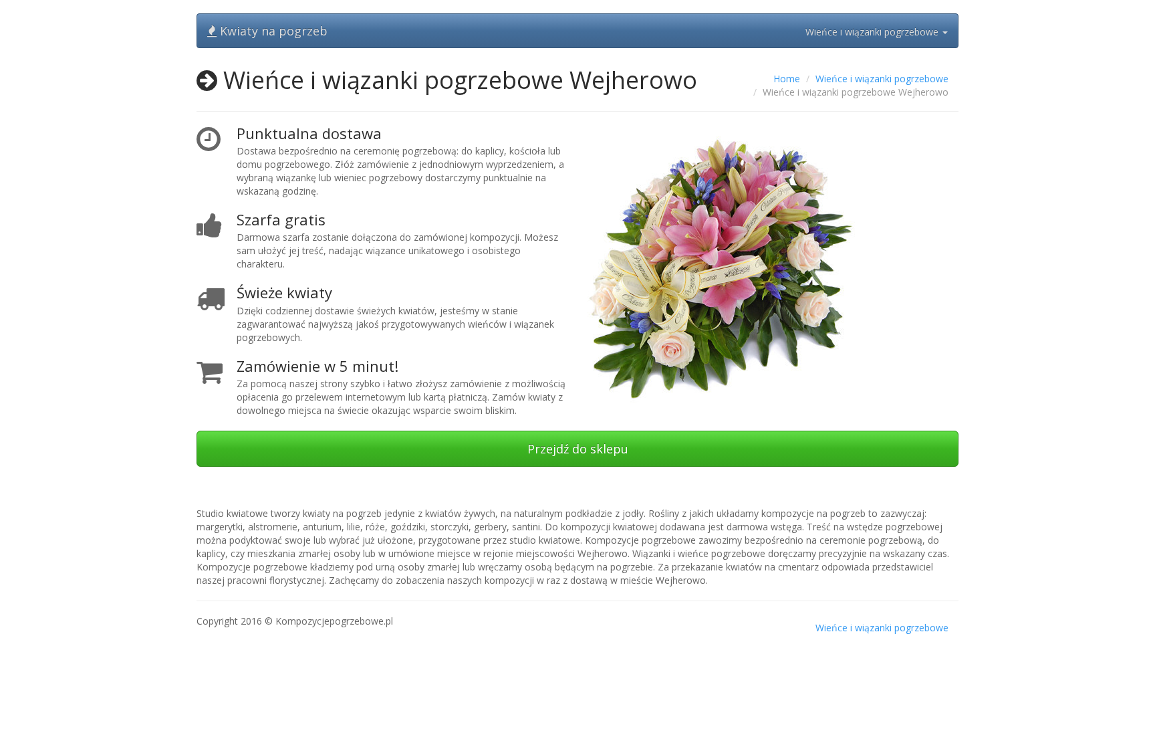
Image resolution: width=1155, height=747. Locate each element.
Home (786, 78)
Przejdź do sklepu (577, 449)
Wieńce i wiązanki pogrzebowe (881, 78)
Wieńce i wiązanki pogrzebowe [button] (873, 31)
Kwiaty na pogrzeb (272, 31)
